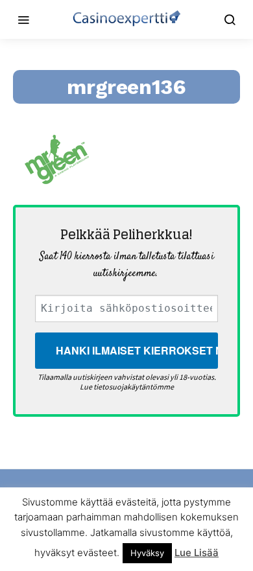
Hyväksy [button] (147, 553)
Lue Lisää (197, 552)
